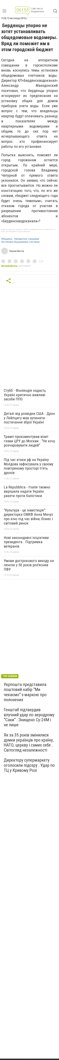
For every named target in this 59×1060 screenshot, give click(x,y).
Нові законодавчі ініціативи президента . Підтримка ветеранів (26, 542)
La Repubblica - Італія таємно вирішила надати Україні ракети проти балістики (27, 491)
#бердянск (6, 239)
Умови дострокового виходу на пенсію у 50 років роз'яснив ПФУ (29, 565)
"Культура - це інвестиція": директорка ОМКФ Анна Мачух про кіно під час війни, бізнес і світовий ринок (28, 516)
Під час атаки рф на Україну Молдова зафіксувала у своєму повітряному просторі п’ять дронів (28, 466)
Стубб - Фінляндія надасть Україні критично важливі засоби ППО (25, 394)
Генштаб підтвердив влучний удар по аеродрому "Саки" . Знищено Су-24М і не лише (29, 717)
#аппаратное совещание (26, 239)
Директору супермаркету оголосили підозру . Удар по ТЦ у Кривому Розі (29, 765)
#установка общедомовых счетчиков (20, 242)
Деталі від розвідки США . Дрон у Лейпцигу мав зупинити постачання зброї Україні (29, 417)
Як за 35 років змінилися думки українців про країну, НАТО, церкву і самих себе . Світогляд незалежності (29, 742)
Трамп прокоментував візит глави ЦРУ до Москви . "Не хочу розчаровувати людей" (29, 440)
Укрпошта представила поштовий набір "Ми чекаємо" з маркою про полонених (25, 692)
